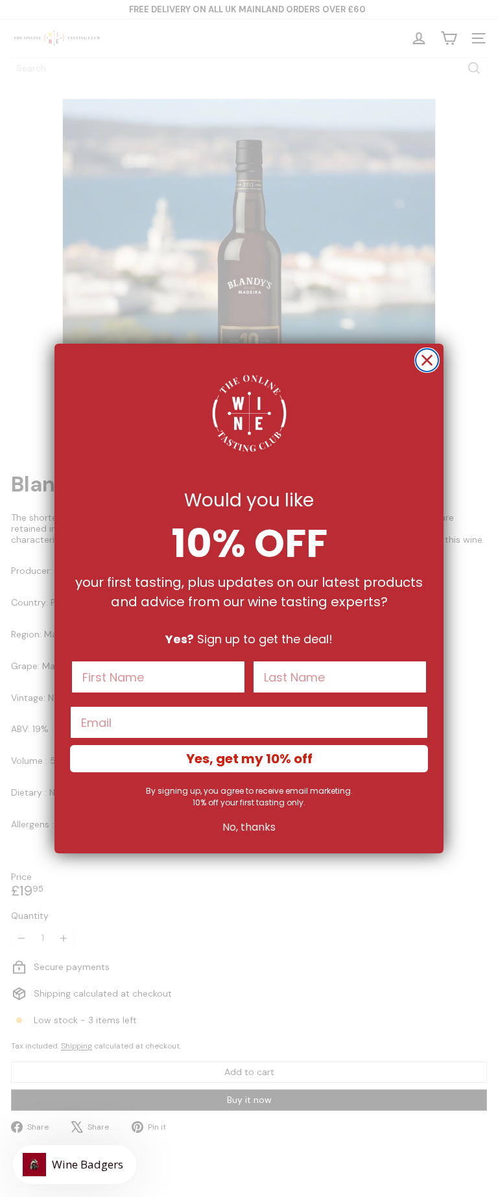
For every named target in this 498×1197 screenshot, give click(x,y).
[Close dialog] (427, 360)
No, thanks (249, 827)
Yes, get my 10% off (249, 759)
